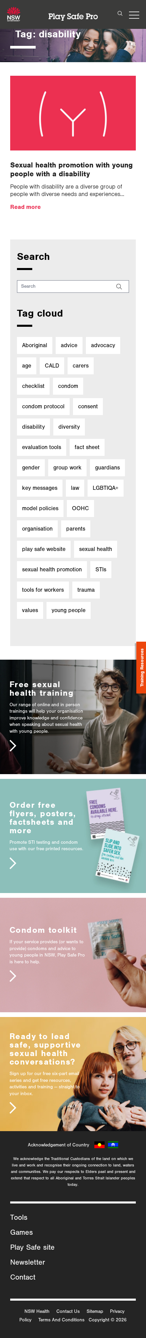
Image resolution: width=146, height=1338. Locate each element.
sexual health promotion (52, 569)
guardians (107, 467)
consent (88, 406)
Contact (22, 1277)
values (30, 610)
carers (81, 365)
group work (67, 467)
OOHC (80, 508)
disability (33, 427)
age (26, 365)
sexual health (95, 549)
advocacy (103, 345)
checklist (33, 386)
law (75, 488)
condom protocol (43, 406)
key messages (39, 488)
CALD (52, 365)
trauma (86, 590)
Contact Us (68, 1311)
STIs (100, 569)
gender (31, 467)
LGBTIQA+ (105, 488)
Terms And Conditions (61, 1320)
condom (68, 386)
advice (69, 345)
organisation (37, 528)
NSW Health (37, 1311)
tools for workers (43, 590)
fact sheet (87, 447)
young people (69, 610)
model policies (40, 508)
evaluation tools (41, 447)
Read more (25, 207)
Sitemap (95, 1311)
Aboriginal (34, 345)
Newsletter (27, 1263)
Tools (19, 1218)
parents (75, 528)
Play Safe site (32, 1248)
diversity (69, 427)
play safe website (44, 549)
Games (21, 1233)
